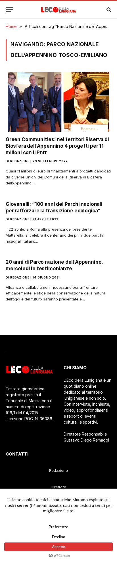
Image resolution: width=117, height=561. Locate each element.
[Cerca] (108, 9)
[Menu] (9, 9)
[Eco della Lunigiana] (58, 10)
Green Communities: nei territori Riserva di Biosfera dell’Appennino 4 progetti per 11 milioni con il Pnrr (57, 146)
